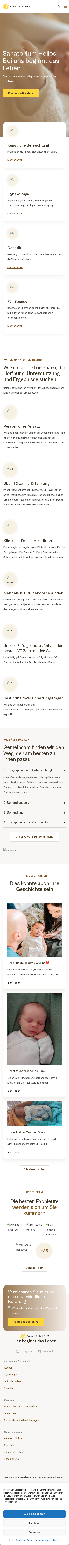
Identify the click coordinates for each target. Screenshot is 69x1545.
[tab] (34, 782)
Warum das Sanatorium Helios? (21, 1406)
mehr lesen (13, 982)
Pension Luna (11, 1458)
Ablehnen (34, 1523)
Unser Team (10, 1413)
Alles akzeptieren (34, 1513)
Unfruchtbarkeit (12, 1381)
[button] (59, 6)
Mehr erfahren (15, 159)
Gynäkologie (10, 1374)
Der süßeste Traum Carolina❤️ (28, 963)
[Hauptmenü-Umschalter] (65, 6)
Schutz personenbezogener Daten (43, 1540)
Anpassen (35, 1532)
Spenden (9, 1388)
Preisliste (9, 1445)
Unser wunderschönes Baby (26, 1071)
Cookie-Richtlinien (16, 1540)
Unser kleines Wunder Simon (26, 1132)
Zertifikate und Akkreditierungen (21, 1420)
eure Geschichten (13, 1438)
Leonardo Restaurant (15, 1452)
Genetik (8, 1367)
